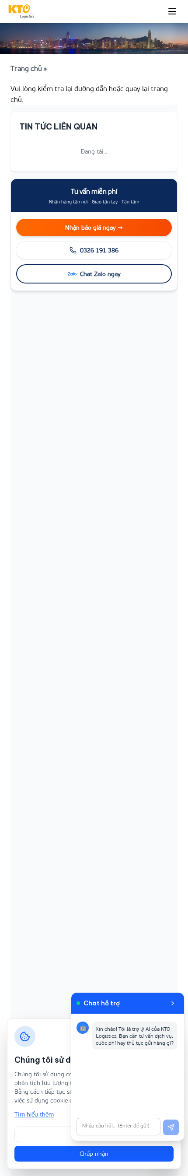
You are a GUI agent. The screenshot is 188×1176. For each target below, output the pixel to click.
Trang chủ (26, 68)
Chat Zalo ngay (100, 274)
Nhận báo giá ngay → (94, 227)
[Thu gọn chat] (173, 1003)
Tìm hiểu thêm (34, 1114)
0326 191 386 (99, 250)
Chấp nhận (94, 1153)
